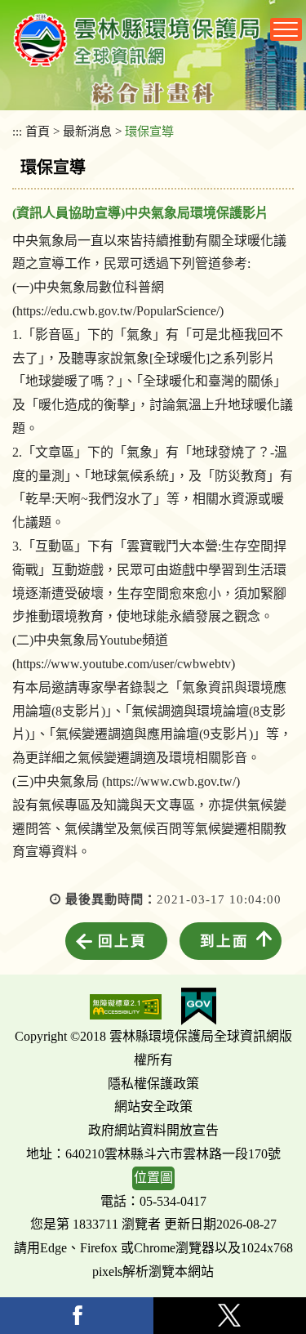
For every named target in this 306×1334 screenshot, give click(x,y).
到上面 (224, 941)
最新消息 (87, 131)
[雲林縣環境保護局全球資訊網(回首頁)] (136, 40)
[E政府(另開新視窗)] (198, 1006)
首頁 (37, 131)
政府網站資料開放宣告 (153, 1130)
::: (17, 131)
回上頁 (122, 941)
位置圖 (153, 1178)
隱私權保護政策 (153, 1084)
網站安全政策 (153, 1106)
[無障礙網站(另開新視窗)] (126, 1006)
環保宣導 (149, 131)
